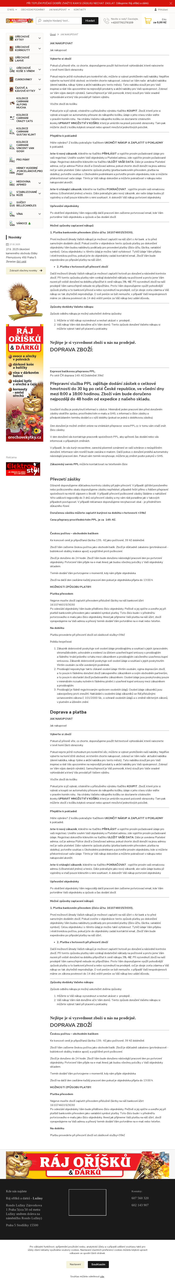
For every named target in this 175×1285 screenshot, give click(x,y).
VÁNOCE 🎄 (23, 223)
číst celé (21, 261)
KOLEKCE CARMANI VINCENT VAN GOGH (25, 146)
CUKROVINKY (23, 79)
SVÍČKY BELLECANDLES (26, 204)
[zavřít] (170, 3)
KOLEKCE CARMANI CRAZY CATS (24, 118)
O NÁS (10, 9)
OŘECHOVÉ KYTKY (22, 38)
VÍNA (19, 214)
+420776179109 (122, 22)
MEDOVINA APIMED (23, 183)
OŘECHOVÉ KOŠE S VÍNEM (25, 69)
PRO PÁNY (23, 159)
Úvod (53, 34)
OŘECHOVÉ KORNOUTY (22, 48)
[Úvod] (19, 21)
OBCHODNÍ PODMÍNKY (33, 9)
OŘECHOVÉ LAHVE (22, 59)
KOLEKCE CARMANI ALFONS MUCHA (22, 103)
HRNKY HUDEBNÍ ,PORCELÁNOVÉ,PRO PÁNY (29, 171)
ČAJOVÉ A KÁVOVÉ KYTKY (25, 89)
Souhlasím (98, 1264)
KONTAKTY (80, 9)
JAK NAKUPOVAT (58, 9)
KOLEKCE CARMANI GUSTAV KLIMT (26, 131)
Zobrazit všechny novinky (23, 270)
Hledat (90, 21)
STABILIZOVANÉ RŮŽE (26, 193)
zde (102, 1276)
